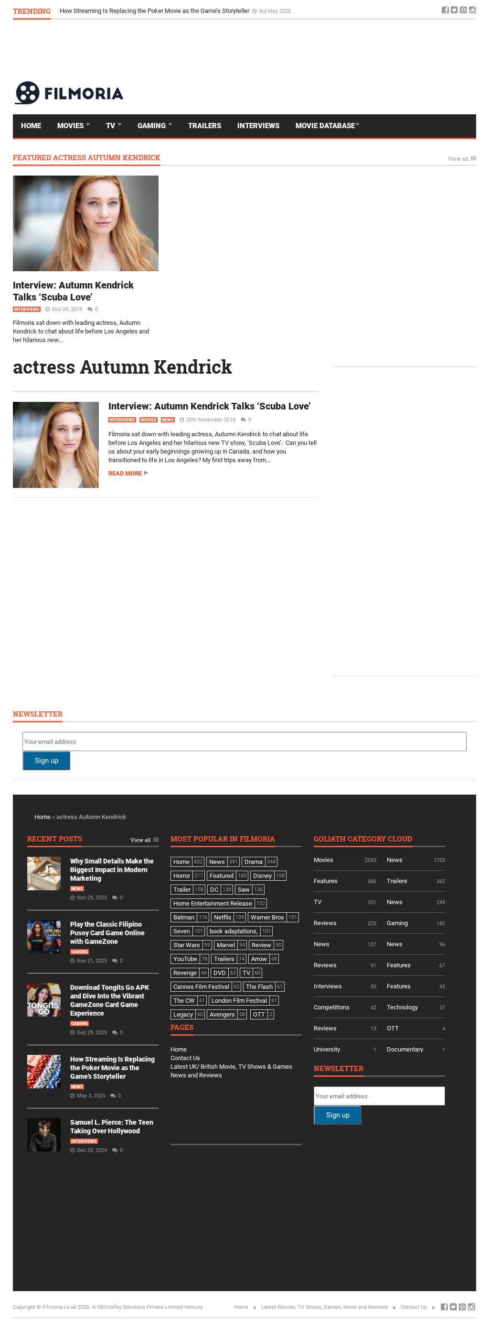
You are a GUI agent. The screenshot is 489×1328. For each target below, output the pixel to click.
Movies (71, 126)
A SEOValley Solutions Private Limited (137, 1307)
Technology (402, 1007)
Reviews (325, 923)
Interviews (258, 126)
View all (458, 159)
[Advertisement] (302, 49)
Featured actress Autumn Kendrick (86, 158)
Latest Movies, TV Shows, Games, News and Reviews (324, 1307)
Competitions (332, 1007)
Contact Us (185, 1058)
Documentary (405, 1049)
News (168, 420)
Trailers (204, 126)
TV (111, 126)
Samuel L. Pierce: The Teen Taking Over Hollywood (129, 10)
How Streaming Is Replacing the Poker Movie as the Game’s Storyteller (112, 1067)
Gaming (153, 126)
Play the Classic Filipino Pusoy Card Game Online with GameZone (107, 932)
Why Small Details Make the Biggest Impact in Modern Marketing (112, 869)
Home (31, 126)
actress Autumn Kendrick (122, 366)
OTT (393, 1028)
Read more (125, 473)
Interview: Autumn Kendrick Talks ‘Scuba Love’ (73, 291)
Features (326, 881)
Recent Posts (54, 839)
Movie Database (325, 126)
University (327, 1049)
